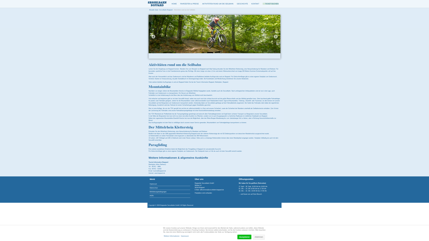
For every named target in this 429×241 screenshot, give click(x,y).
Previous (153, 36)
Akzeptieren (244, 237)
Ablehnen (259, 237)
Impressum (153, 184)
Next (275, 36)
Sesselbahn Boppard (165, 10)
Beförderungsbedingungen (158, 192)
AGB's (152, 195)
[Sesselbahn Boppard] (157, 4)
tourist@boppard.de (159, 171)
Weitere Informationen (172, 236)
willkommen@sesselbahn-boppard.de (212, 190)
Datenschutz (154, 188)
